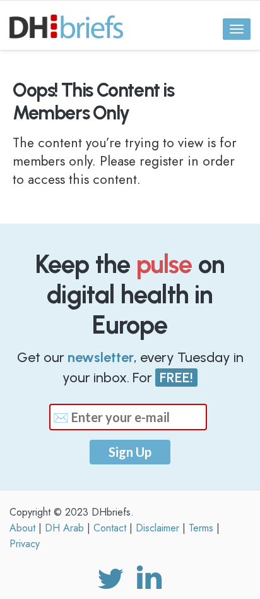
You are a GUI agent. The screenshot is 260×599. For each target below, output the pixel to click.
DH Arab (64, 528)
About (22, 528)
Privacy (24, 543)
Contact (109, 528)
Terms (201, 528)
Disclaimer (157, 528)
